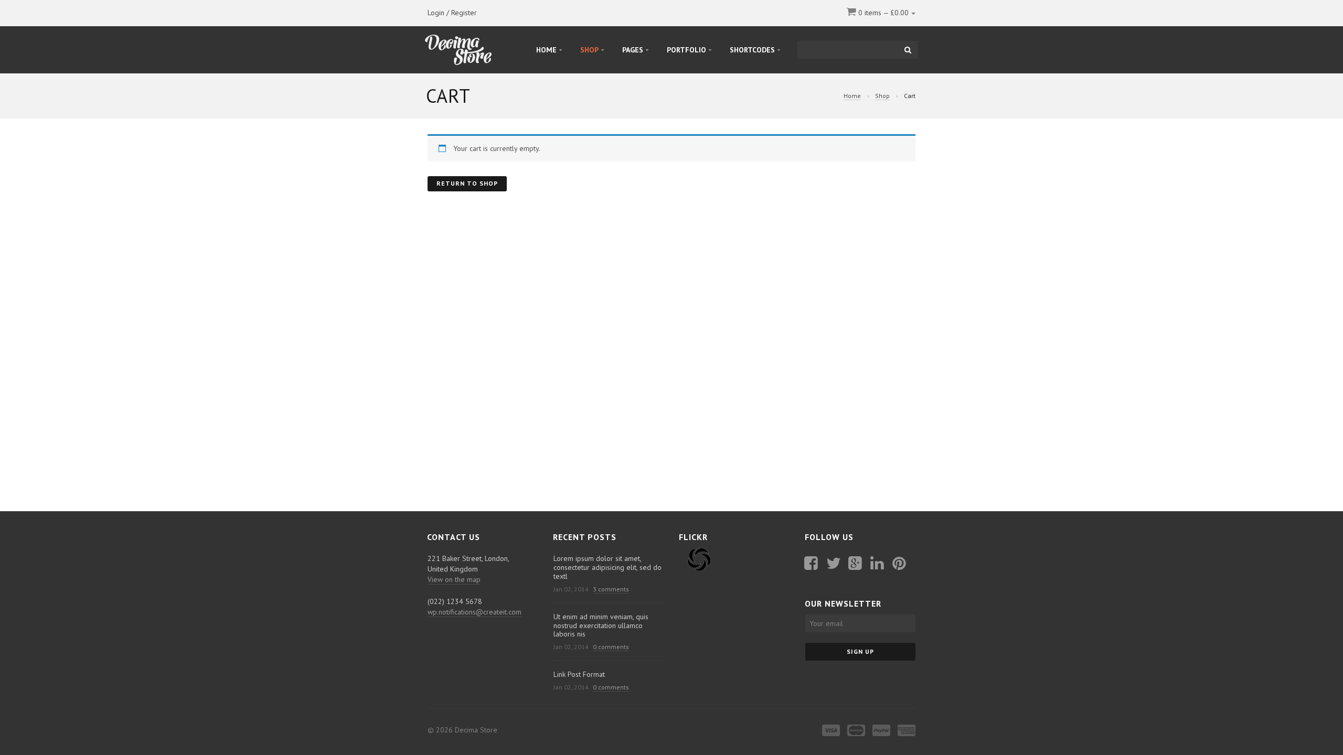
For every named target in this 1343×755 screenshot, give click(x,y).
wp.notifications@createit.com (474, 612)
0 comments (611, 647)
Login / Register (452, 12)
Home (852, 96)
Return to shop (467, 183)
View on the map (454, 579)
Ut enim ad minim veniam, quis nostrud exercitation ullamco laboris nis (600, 625)
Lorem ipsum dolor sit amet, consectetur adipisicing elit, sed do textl (607, 567)
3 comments (611, 589)
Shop (882, 96)
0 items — (882, 12)
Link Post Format (579, 674)
